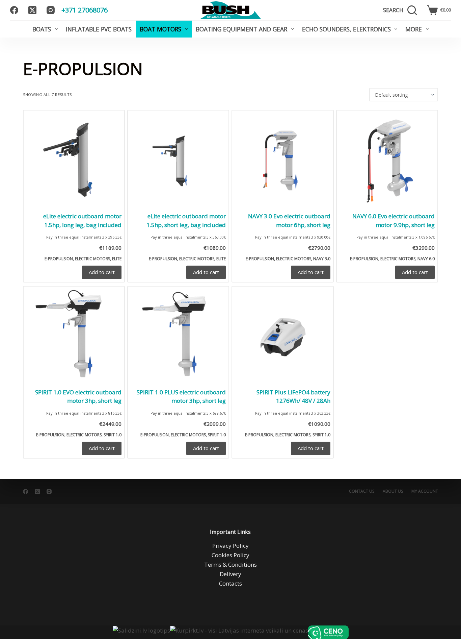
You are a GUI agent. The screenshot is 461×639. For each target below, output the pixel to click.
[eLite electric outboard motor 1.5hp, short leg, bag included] (178, 160)
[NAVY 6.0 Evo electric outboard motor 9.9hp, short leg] (387, 160)
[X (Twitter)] (32, 10)
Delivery (230, 574)
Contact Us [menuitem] (361, 491)
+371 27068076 (84, 10)
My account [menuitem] (424, 491)
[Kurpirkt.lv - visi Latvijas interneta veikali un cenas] (239, 632)
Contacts (230, 583)
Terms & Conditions (230, 564)
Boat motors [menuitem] (160, 29)
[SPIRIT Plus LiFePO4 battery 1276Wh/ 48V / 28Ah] (282, 337)
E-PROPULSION (59, 259)
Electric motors (92, 259)
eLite (116, 259)
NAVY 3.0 (321, 259)
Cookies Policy (230, 555)
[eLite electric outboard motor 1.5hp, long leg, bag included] (73, 160)
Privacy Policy (230, 545)
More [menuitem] (413, 29)
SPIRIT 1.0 (112, 435)
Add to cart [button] (102, 272)
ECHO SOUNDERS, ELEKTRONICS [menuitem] (346, 29)
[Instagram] (51, 10)
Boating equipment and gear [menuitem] (241, 29)
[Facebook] (14, 10)
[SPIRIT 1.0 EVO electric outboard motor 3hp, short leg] (73, 337)
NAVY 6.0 (426, 259)
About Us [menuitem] (393, 491)
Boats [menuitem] (41, 29)
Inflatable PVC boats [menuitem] (99, 29)
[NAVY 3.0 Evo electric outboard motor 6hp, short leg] (282, 160)
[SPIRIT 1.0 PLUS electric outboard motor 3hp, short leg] (178, 337)
